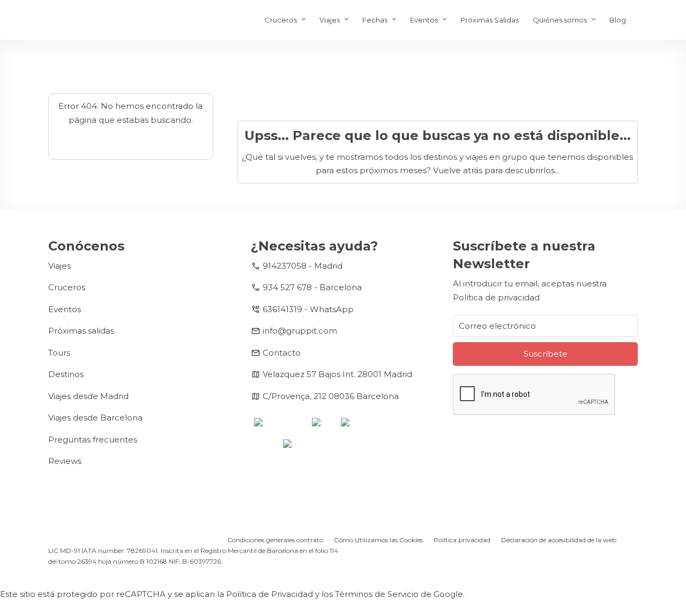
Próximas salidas (81, 331)
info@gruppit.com (300, 331)
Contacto (282, 353)
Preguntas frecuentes (92, 439)
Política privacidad (462, 540)
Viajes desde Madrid (88, 396)
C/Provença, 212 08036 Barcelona (331, 396)
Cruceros (281, 20)
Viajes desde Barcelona (95, 417)
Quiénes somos (560, 20)
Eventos (424, 20)
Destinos (66, 374)
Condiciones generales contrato (275, 540)
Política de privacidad (496, 297)
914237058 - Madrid (302, 266)
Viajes (329, 20)
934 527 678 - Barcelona (312, 287)
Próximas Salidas (489, 20)
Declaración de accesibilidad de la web (558, 540)
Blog (617, 20)
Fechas (374, 20)
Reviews (64, 461)
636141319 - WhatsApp (308, 309)
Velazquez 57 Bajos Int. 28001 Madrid (337, 374)
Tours (59, 353)
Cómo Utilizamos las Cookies (378, 540)
